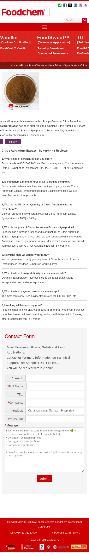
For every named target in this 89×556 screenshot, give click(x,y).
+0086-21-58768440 (68, 532)
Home (14, 65)
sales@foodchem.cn (48, 540)
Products (26, 65)
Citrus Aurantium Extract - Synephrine (56, 65)
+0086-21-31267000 (25, 532)
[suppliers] (20, 108)
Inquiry (13, 141)
